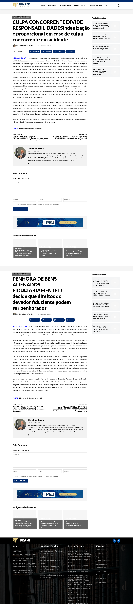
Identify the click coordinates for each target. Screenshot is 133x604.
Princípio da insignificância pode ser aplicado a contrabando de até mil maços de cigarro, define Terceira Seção (24, 572)
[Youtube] (118, 541)
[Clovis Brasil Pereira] (14, 45)
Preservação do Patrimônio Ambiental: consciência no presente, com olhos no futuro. (79, 560)
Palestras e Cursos (101, 567)
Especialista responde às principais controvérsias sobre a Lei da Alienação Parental (51, 562)
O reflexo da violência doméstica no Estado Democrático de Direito (78, 566)
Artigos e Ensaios (101, 557)
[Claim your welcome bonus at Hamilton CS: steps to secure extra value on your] (75, 248)
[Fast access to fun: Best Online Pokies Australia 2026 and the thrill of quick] (50, 248)
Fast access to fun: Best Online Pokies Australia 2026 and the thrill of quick (49, 252)
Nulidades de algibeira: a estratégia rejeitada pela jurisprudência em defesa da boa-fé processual (52, 575)
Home (15, 17)
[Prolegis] (22, 5)
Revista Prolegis (101, 571)
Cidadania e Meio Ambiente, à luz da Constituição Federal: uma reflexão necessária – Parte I (78, 571)
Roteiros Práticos (101, 578)
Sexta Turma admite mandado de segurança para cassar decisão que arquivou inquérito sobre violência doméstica (50, 569)
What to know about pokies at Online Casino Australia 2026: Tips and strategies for (100, 71)
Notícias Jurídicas (101, 560)
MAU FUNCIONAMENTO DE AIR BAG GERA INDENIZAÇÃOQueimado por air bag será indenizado (70, 138)
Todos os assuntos (101, 582)
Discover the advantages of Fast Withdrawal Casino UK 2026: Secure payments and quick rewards (23, 252)
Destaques (99, 553)
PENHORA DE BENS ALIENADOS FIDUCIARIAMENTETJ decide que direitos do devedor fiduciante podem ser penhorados (30, 138)
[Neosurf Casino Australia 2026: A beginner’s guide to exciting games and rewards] (115, 60)
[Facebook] (28, 162)
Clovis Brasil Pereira (25, 45)
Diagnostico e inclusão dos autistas (78, 575)
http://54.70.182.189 (34, 151)
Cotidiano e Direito (23, 17)
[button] (117, 5)
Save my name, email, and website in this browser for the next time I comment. (37, 204)
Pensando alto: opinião (103, 575)
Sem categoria (19, 244)
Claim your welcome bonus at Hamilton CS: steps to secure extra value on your (74, 252)
